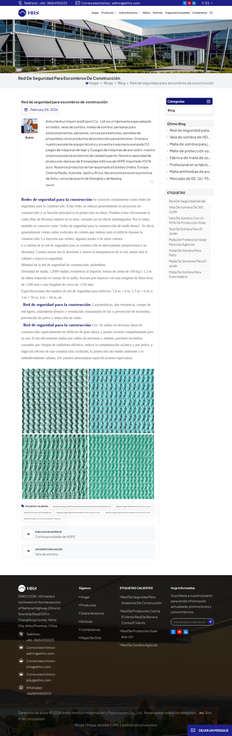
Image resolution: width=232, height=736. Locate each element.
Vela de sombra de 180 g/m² (186, 209)
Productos (108, 12)
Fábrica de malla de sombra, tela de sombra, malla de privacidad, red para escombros (191, 157)
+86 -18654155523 (53, 3)
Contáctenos (199, 12)
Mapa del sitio (90, 638)
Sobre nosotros (128, 12)
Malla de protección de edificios (38, 512)
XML (115, 725)
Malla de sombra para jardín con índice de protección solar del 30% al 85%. (191, 144)
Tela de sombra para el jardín (185, 231)
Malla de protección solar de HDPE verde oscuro (191, 150)
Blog (121, 83)
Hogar (95, 12)
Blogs (108, 83)
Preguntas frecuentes (177, 12)
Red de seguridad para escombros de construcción (128, 512)
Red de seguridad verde (187, 201)
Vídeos (146, 12)
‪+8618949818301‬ (38, 693)
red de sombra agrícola (139, 645)
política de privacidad (139, 725)
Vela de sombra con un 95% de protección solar (187, 220)
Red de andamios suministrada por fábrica (42, 518)
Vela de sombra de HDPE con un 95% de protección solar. (191, 137)
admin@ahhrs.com (126, 3)
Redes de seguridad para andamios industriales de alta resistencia (82, 506)
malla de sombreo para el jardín (187, 263)
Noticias (157, 12)
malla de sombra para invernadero (185, 274)
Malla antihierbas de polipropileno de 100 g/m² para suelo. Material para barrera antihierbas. (191, 171)
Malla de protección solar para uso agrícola (188, 241)
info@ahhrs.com (38, 667)
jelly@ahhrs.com (38, 680)
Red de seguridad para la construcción (133, 506)
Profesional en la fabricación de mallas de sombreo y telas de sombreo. (191, 164)
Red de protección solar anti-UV (139, 634)
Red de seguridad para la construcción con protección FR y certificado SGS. (191, 130)
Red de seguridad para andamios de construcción (78, 512)
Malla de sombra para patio (185, 252)
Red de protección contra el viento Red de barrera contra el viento (140, 617)
